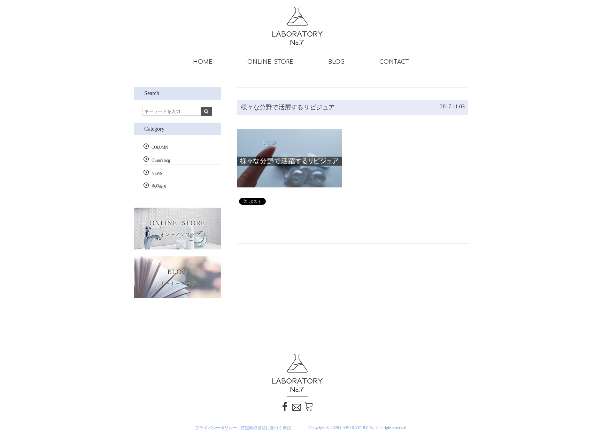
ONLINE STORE (270, 62)
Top (588, 402)
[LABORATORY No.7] (301, 38)
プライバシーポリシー (216, 427)
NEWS (157, 173)
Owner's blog (161, 160)
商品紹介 (159, 186)
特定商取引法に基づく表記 (266, 427)
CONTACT (394, 62)
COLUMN (160, 147)
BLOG (336, 62)
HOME (203, 62)
